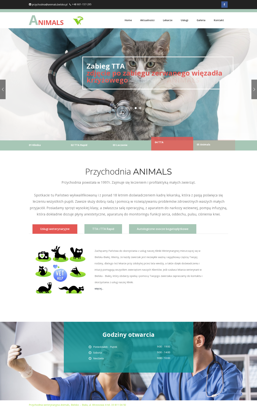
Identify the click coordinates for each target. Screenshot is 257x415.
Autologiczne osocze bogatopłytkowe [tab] (162, 229)
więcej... (99, 288)
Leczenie (120, 145)
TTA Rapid (79, 145)
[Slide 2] (254, 89)
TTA (159, 145)
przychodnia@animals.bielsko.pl (49, 4)
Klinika (35, 142)
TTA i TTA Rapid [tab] (103, 229)
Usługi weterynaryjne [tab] (55, 229)
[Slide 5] (3, 89)
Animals (203, 144)
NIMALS (46, 21)
